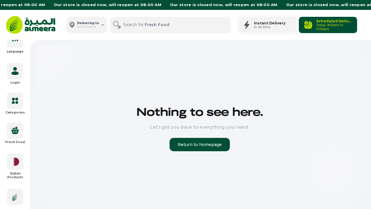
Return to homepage (200, 144)
